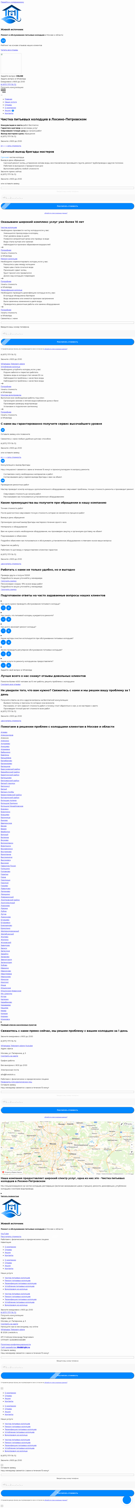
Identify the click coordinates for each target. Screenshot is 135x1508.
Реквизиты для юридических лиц (16, 1082)
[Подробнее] (2, 247)
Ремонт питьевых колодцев (17, 1280)
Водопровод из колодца (16, 1289)
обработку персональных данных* (55, 213)
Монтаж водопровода (11, 395)
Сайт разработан (15, 1347)
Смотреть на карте (9, 1056)
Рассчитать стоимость (67, 206)
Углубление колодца (10, 367)
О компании (10, 1247)
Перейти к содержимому (12, 2)
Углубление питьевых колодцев (19, 1286)
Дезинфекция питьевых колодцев (20, 1283)
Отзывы (8, 1250)
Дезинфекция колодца (11, 290)
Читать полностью (10, 1196)
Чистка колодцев (9, 227)
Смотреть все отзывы (10, 684)
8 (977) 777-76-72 (8, 84)
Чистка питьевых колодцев (17, 1278)
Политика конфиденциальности (16, 1344)
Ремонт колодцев (9, 259)
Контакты (9, 1255)
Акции (8, 1252)
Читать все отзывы (9, 50)
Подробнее (6, 250)
